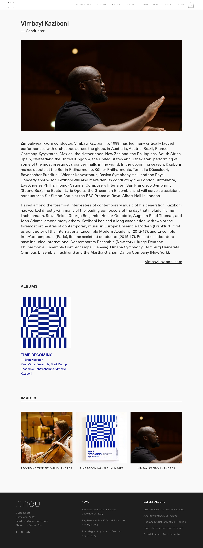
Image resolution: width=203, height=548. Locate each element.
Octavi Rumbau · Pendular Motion (162, 534)
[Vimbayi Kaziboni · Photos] (156, 437)
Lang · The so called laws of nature (163, 528)
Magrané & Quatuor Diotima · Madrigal (165, 522)
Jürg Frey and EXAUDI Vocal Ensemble (103, 520)
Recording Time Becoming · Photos (46, 468)
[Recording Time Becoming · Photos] (46, 437)
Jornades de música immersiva (99, 509)
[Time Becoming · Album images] (101, 437)
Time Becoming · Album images (101, 468)
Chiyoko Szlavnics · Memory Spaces (164, 509)
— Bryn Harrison (32, 359)
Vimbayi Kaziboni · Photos (156, 468)
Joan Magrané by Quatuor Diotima (101, 531)
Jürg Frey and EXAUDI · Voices (160, 515)
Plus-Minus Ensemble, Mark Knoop (44, 364)
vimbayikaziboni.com (163, 261)
